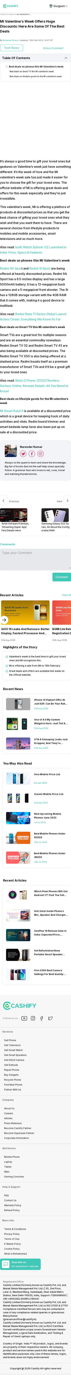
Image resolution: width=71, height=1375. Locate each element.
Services (7, 1031)
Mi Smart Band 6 (11, 411)
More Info (8, 1220)
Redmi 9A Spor (11, 268)
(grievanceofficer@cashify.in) (19, 1319)
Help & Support (11, 1186)
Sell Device (9, 1148)
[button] (61, 577)
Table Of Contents (16, 58)
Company (8, 1099)
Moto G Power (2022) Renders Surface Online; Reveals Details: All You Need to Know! (34, 386)
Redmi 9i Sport (39, 268)
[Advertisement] (35, 120)
